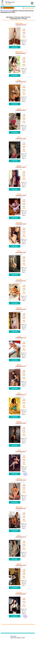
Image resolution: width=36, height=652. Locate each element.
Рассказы (13, 636)
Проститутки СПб (5, 10)
